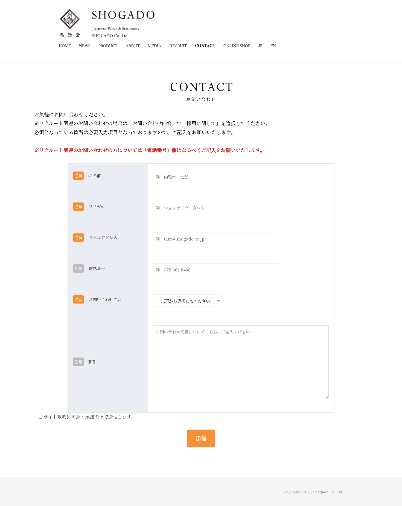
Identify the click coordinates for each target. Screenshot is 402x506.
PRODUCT (107, 45)
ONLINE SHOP (236, 45)
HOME (65, 45)
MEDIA (154, 45)
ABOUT (133, 45)
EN (273, 45)
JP (260, 45)
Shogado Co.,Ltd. (328, 492)
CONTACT (205, 45)
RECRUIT (178, 45)
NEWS (84, 45)
